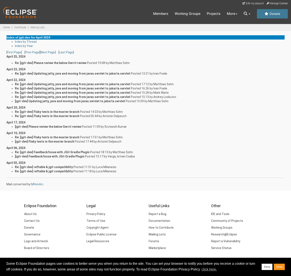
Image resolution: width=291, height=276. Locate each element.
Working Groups (187, 13)
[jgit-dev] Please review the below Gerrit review (48, 126)
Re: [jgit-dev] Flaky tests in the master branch (47, 111)
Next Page (48, 52)
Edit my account (254, 3)
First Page (14, 52)
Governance (32, 234)
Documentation (159, 220)
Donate (274, 14)
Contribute (20, 27)
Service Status (221, 248)
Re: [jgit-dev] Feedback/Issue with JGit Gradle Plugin (52, 152)
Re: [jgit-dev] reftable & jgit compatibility (44, 167)
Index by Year (24, 46)
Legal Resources (97, 241)
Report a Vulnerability (225, 241)
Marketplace (157, 248)
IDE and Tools (220, 214)
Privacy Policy (95, 214)
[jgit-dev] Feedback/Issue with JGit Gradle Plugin (49, 156)
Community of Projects (227, 220)
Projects (213, 13)
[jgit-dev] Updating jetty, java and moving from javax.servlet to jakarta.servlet (70, 101)
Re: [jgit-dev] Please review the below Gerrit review (50, 63)
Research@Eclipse (224, 234)
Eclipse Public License (101, 234)
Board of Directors (36, 248)
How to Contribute (161, 227)
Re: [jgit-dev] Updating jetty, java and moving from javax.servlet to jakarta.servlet (72, 73)
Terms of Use (95, 220)
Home (6, 27)
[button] (247, 13)
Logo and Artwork (36, 241)
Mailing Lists (37, 27)
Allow (279, 266)
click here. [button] (209, 269)
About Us (30, 214)
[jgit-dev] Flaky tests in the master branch (44, 141)
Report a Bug (157, 214)
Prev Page (32, 52)
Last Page (66, 52)
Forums (154, 241)
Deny (267, 266)
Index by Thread (26, 41)
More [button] (231, 13)
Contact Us (32, 220)
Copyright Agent (97, 227)
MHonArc (37, 184)
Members (160, 13)
